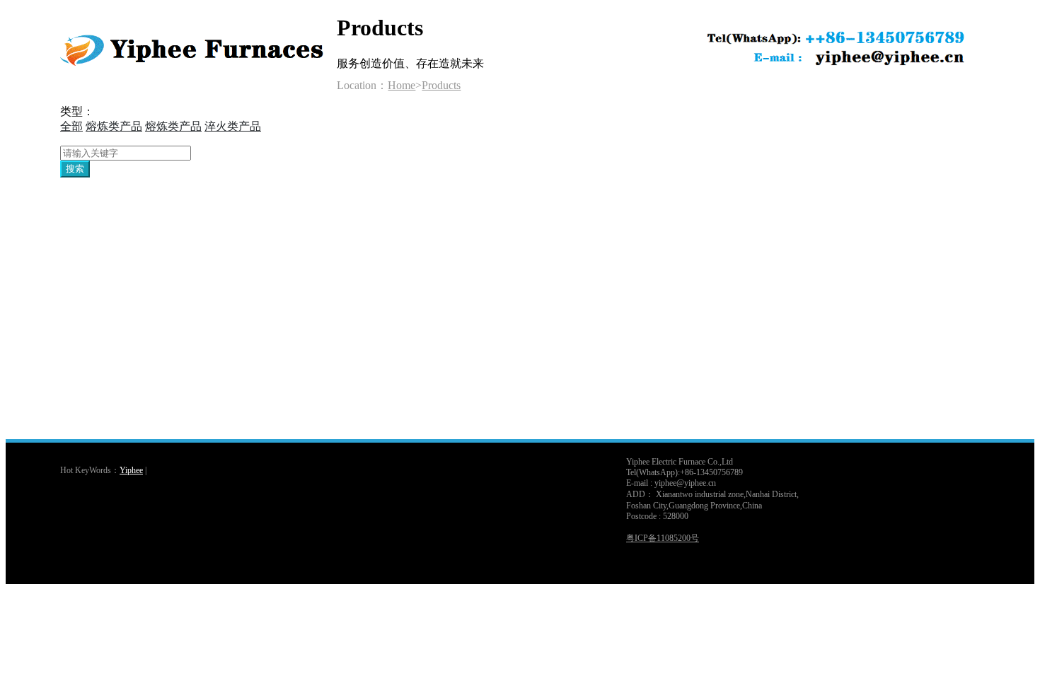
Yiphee (131, 470)
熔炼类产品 (114, 126)
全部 (71, 126)
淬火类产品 (232, 126)
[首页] (198, 68)
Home (401, 85)
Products (441, 85)
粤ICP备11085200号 (662, 538)
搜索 (75, 168)
